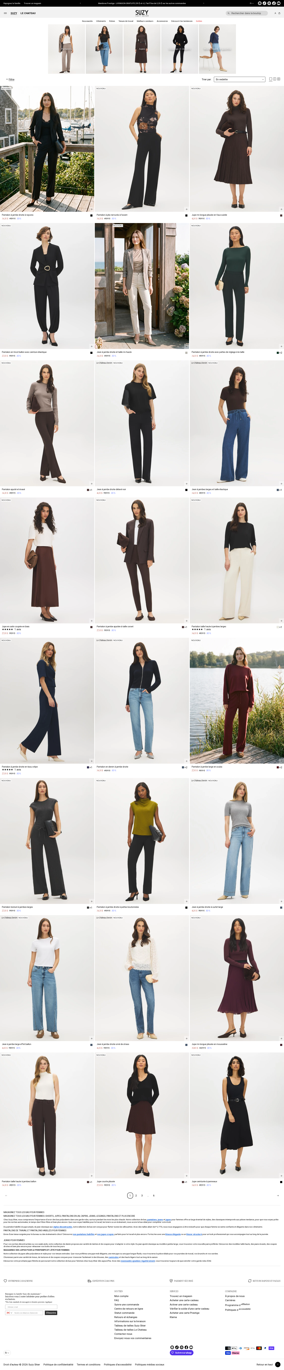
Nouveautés (87, 21)
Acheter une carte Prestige (184, 1312)
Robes (112, 21)
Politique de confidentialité (58, 1364)
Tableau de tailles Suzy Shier (130, 1325)
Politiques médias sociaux (149, 1364)
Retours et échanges (125, 1317)
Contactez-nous (123, 1333)
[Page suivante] (277, 1195)
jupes (168, 1219)
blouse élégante (173, 1234)
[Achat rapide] (91, 209)
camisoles (114, 1257)
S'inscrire (51, 1313)
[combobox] (247, 13)
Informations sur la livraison (130, 1321)
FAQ (116, 1300)
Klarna (173, 1317)
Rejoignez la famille (12, 3)
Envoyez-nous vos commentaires (132, 1338)
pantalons (152, 1219)
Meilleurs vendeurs (145, 21)
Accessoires (162, 21)
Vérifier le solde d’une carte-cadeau (189, 1308)
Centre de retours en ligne (128, 1308)
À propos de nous (235, 1296)
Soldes (199, 21)
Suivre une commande (126, 1304)
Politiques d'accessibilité (117, 1364)
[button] (80, 3)
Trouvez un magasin (181, 1296)
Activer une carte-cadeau (184, 1304)
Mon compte (121, 1296)
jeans (160, 1219)
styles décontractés (62, 1227)
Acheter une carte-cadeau (184, 1300)
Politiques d (238, 1309)
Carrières (230, 1300)
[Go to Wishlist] (271, 13)
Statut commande (124, 1312)
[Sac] (278, 13)
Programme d (237, 1305)
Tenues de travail (125, 21)
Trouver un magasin (32, 3)
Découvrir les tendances (181, 21)
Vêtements (101, 21)
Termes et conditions (88, 1364)
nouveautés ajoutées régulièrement (138, 1261)
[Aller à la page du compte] (275, 13)
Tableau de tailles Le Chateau (130, 1329)
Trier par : (207, 79)
